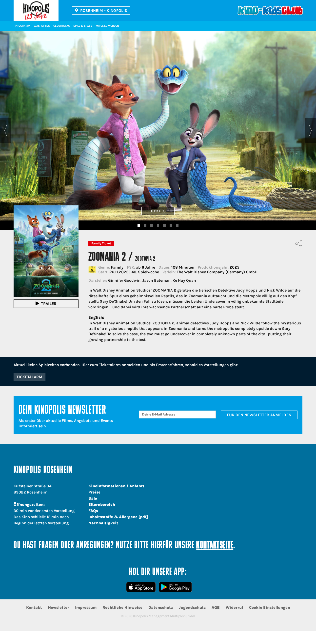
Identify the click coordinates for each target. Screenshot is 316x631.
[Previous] (5, 130)
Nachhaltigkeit (103, 523)
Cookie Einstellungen (269, 607)
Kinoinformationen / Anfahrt (116, 486)
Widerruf (234, 607)
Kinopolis (36, 10)
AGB (216, 607)
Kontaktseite (214, 546)
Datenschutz (160, 607)
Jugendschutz (192, 607)
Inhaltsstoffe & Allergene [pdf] (118, 516)
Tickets (158, 211)
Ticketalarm (29, 377)
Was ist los (42, 25)
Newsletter (58, 607)
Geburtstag (61, 25)
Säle (92, 498)
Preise (94, 492)
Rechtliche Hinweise (122, 607)
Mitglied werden (107, 25)
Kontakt (34, 607)
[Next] (310, 130)
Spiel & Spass (82, 25)
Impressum (86, 607)
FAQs (93, 510)
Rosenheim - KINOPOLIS (103, 10)
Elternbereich (101, 504)
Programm (22, 25)
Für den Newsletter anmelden (259, 415)
